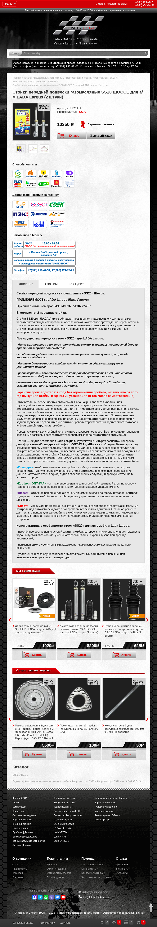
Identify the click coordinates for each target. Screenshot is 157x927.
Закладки (102, 922)
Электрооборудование (24, 836)
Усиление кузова (104, 811)
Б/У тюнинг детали (64, 824)
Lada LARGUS (20, 775)
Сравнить (41, 107)
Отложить (46, 107)
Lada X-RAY (60, 836)
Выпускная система (64, 802)
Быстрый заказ (101, 135)
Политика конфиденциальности (79, 912)
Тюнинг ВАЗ (122, 868)
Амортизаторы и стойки (78, 78)
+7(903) (97, 897)
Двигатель (18, 811)
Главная (16, 78)
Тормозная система (105, 802)
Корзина (138, 922)
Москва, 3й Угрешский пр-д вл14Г (112, 3)
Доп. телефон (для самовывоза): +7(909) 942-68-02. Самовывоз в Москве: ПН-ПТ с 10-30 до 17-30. (76, 66)
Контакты (17, 877)
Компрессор (19, 806)
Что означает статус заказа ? (95, 877)
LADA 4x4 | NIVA (62, 828)
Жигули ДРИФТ (20, 798)
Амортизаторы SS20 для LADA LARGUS (34, 81)
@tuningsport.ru (97, 892)
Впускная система (22, 819)
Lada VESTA (60, 832)
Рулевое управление (106, 806)
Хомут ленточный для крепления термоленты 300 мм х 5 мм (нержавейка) (124, 729)
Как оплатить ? (89, 868)
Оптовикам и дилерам (59, 873)
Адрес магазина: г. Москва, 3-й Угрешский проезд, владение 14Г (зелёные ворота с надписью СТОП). (77, 62)
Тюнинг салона (20, 828)
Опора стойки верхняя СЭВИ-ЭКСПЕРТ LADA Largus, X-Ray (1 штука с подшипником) (35, 629)
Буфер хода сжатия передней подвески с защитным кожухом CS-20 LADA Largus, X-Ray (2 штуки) (124, 630)
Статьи (121, 858)
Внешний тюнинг (21, 824)
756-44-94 (143, 5)
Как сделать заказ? (22, 922)
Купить (74, 135)
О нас (15, 864)
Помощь (88, 858)
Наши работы (20, 868)
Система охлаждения (24, 815)
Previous (9, 620)
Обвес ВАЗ (122, 873)
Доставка (52, 864)
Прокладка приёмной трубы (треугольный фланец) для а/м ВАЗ (79, 729)
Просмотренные (114, 922)
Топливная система (64, 798)
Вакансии (17, 873)
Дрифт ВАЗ (122, 864)
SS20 (82, 111)
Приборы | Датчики (22, 832)
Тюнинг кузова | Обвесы (107, 815)
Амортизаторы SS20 (104, 78)
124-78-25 (143, 2)
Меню (8, 3)
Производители (55, 877)
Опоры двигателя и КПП (67, 811)
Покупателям (57, 858)
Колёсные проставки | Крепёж (111, 798)
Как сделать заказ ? (92, 864)
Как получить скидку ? (93, 873)
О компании (21, 858)
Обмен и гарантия (57, 868)
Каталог (28, 78)
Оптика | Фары (102, 819)
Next (147, 620)
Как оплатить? (47, 922)
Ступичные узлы (63, 819)
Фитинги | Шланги (21, 845)
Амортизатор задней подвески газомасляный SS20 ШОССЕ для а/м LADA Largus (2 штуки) (79, 629)
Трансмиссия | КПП (64, 806)
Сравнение (126, 922)
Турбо (15, 802)
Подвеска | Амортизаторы (48, 78)
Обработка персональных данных (124, 912)
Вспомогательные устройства (28, 841)
